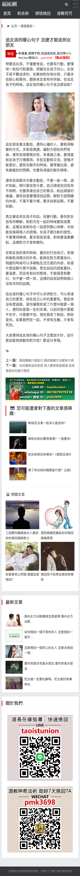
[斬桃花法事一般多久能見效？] (17, 426)
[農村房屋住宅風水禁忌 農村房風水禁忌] (14, 667)
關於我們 (56, 871)
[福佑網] (16, 4)
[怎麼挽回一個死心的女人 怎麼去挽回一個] (14, 651)
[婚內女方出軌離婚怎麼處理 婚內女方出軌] (14, 620)
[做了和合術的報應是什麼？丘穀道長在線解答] (17, 473)
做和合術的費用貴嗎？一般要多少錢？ (53, 438)
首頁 (7, 13)
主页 (14, 26)
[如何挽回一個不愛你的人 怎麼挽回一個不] (14, 635)
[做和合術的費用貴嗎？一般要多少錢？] (17, 442)
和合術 (23, 13)
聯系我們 (67, 871)
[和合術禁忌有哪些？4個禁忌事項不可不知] (17, 458)
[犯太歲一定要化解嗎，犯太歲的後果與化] (14, 682)
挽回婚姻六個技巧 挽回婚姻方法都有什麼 (46, 360)
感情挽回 (43, 13)
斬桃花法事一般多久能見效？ (47, 423)
